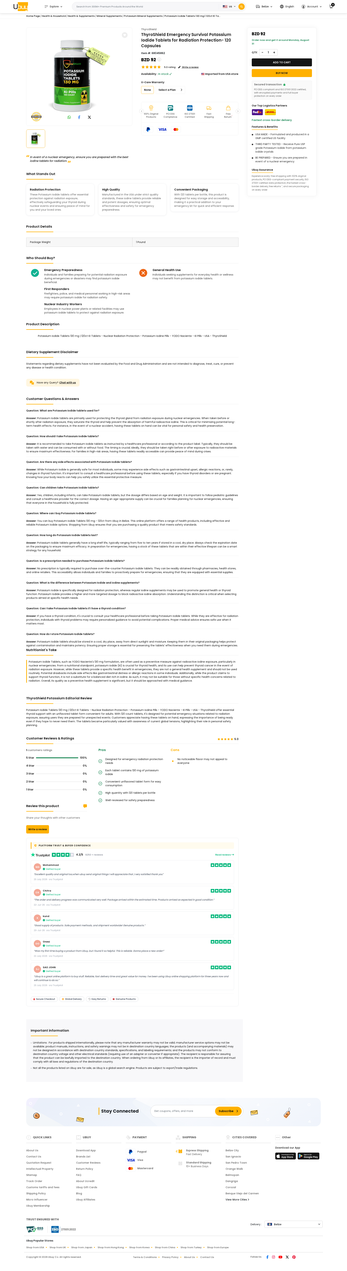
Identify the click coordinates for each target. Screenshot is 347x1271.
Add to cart (282, 62)
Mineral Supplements (109, 16)
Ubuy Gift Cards (86, 1187)
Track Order (34, 1181)
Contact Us (33, 1156)
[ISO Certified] (62, 1229)
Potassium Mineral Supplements (143, 16)
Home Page (33, 16)
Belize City (232, 1150)
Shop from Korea (139, 1247)
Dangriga (232, 1181)
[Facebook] (268, 1257)
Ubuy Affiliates (85, 1199)
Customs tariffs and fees (42, 1187)
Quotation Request (38, 1163)
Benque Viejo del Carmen (242, 1193)
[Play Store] (308, 1157)
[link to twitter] (89, 118)
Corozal (231, 1187)
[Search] (241, 6)
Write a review (37, 829)
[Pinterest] (294, 1257)
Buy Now (282, 73)
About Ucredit (85, 1181)
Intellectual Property (39, 1169)
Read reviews (223, 854)
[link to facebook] (79, 118)
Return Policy (84, 1169)
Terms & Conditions (145, 1257)
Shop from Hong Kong (111, 1247)
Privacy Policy (170, 1257)
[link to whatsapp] (69, 118)
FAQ (78, 1175)
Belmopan (232, 1175)
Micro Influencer (37, 1199)
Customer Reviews (88, 1163)
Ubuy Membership (38, 1206)
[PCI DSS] (34, 1229)
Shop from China (165, 1247)
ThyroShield (149, 29)
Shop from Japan (81, 1247)
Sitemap (31, 1175)
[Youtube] (280, 1257)
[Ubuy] (21, 6)
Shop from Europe (218, 1247)
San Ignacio (233, 1156)
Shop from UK (58, 1247)
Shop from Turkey (191, 1247)
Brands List (83, 1156)
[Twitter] (287, 1257)
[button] (264, 6)
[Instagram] (274, 1257)
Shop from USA (35, 1247)
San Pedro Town (236, 1163)
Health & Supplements (81, 16)
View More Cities (237, 1199)
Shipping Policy (36, 1193)
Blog (79, 1193)
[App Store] (286, 1157)
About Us (32, 1150)
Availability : (149, 74)
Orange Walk (234, 1169)
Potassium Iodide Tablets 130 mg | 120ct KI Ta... (192, 16)
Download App (86, 1150)
